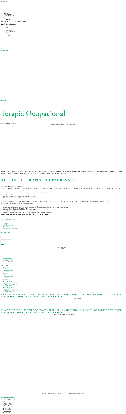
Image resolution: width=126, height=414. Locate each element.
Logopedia (5, 224)
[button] (8, 397)
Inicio (5, 12)
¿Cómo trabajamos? (9, 15)
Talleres (6, 17)
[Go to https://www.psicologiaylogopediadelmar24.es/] (6, 49)
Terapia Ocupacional (8, 227)
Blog (5, 18)
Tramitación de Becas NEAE (10, 228)
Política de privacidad (8, 282)
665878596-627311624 (7, 41)
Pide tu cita (3, 100)
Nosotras (6, 13)
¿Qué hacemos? (8, 14)
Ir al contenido (4, 396)
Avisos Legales (6, 283)
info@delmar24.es (8, 23)
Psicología (5, 223)
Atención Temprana (8, 225)
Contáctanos (7, 19)
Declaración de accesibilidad (10, 284)
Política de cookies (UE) (9, 285)
